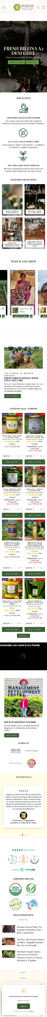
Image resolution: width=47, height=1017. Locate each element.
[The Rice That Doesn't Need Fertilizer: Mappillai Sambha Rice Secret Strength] (8, 941)
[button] (10, 441)
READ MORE (11, 735)
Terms (23, 978)
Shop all (33, 63)
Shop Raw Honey (16, 63)
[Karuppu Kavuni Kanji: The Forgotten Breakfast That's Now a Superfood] (8, 929)
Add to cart (12, 462)
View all (23, 635)
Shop (23, 973)
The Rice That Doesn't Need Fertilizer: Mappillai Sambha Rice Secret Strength (30, 942)
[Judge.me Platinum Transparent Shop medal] (23, 859)
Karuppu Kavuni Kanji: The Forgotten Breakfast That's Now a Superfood (29, 930)
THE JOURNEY (12, 396)
